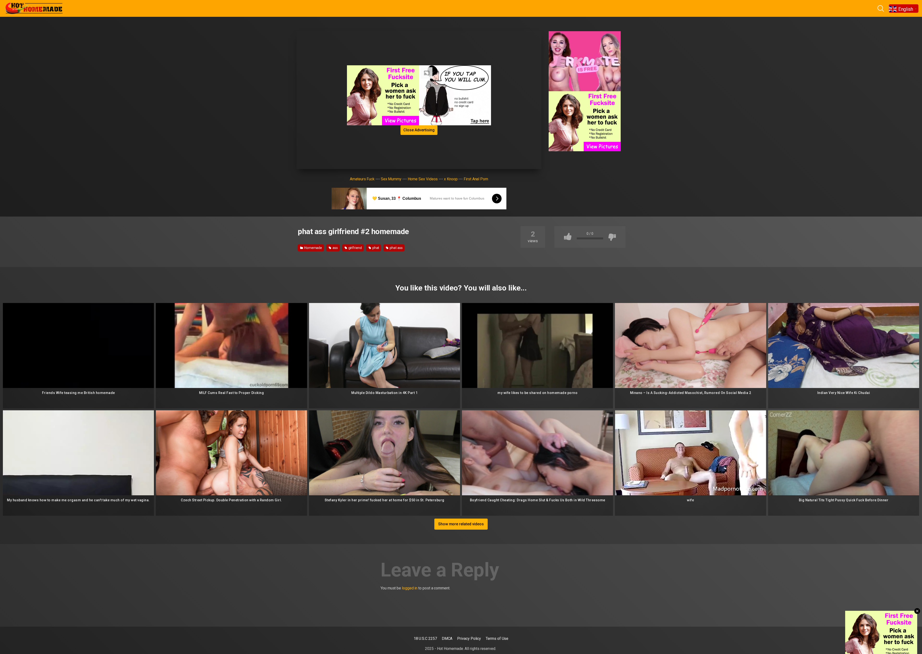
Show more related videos (461, 524)
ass (335, 248)
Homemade (312, 248)
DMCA (447, 638)
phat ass (395, 248)
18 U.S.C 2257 (425, 638)
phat (375, 248)
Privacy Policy (469, 638)
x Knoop (450, 179)
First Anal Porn (476, 179)
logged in (409, 588)
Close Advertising (419, 130)
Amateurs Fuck (362, 179)
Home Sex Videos (423, 179)
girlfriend (355, 248)
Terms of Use (497, 638)
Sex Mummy (391, 179)
